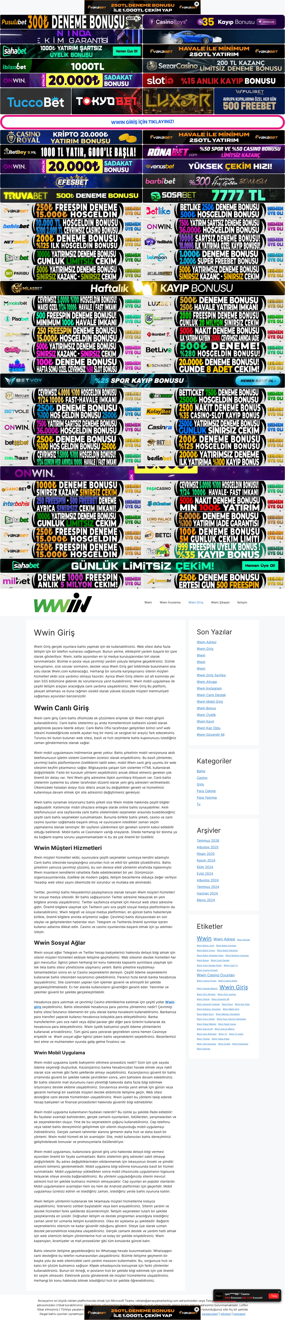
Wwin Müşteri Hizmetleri (228, 1014)
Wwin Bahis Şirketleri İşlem (210, 955)
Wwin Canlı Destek (211, 695)
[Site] (71, 210)
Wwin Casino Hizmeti (207, 970)
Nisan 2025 (206, 854)
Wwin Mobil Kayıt (205, 1014)
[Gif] (142, 288)
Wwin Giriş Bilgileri (206, 994)
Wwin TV (222, 1034)
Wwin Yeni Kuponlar (206, 1044)
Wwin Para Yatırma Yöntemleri (231, 1019)
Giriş (200, 784)
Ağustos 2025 (207, 847)
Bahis (201, 771)
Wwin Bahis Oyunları (226, 945)
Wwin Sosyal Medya (224, 1029)
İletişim (242, 602)
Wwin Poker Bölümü (206, 1024)
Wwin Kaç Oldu (208, 728)
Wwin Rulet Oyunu (227, 1024)
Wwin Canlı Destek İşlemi (209, 965)
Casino (202, 778)
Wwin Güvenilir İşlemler (208, 1004)
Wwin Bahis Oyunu (206, 950)
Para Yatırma (207, 798)
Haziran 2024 (207, 893)
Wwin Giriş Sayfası (211, 675)
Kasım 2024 (206, 860)
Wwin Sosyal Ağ (205, 1029)
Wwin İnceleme (170, 602)
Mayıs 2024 (206, 900)
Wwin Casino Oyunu (206, 981)
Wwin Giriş (195, 602)
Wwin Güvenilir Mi (211, 735)
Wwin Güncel (203, 999)
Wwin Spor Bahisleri (207, 1034)
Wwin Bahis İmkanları (227, 950)
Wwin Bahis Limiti (205, 945)
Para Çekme (206, 791)
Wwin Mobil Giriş (210, 702)
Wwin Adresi (206, 642)
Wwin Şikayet (220, 602)
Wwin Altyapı (207, 682)
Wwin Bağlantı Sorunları (237, 955)
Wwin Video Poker (221, 1039)
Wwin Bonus (206, 708)
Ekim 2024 (205, 867)
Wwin (148, 602)
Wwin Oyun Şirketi (206, 1019)
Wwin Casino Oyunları (216, 975)
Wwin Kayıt (205, 721)
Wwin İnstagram (209, 688)
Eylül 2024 (205, 874)
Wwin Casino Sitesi (227, 981)
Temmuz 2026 (208, 840)
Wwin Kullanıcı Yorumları (209, 1009)
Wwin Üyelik (206, 715)
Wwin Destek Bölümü (207, 988)
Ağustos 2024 (208, 880)
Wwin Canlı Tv (231, 965)
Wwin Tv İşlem (236, 1034)
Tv (198, 804)
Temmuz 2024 (208, 887)
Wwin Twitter (203, 1039)
